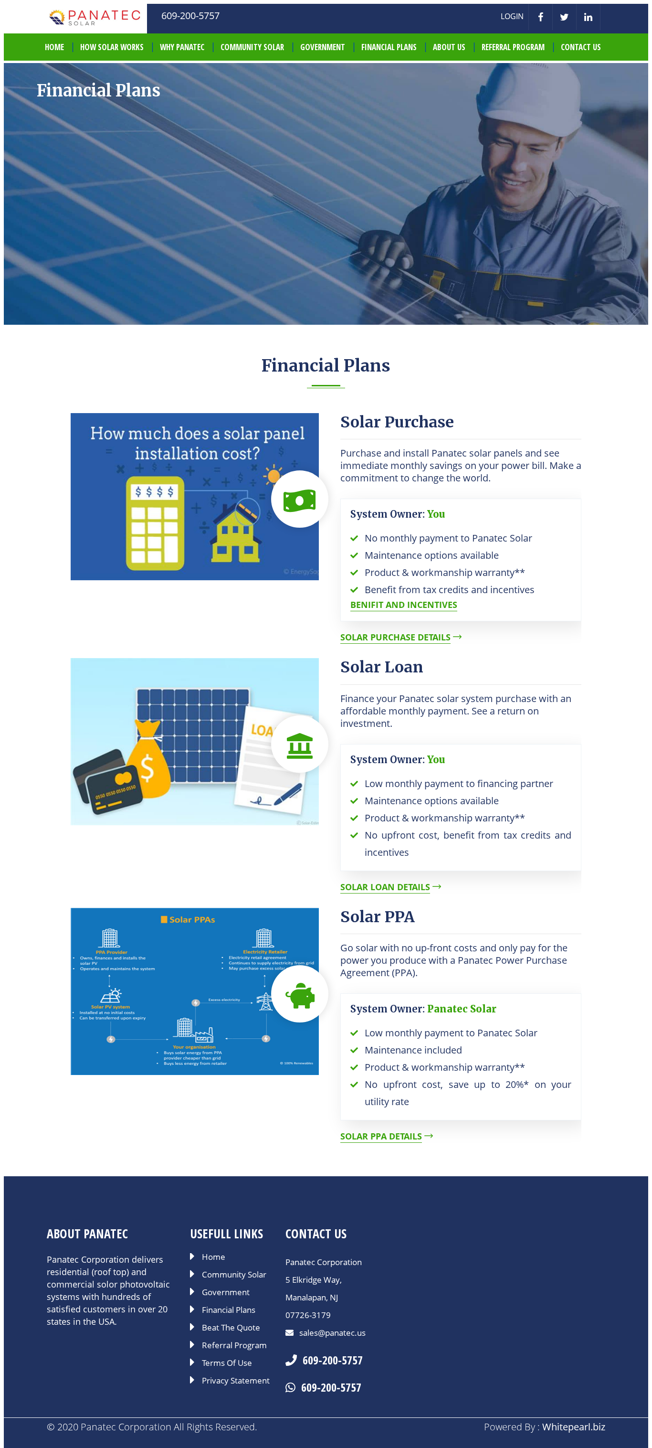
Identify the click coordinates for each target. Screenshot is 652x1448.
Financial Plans (389, 47)
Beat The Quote (231, 1328)
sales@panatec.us (331, 1332)
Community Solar (252, 47)
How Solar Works (112, 47)
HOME (54, 47)
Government (322, 47)
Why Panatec (182, 47)
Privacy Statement (236, 1381)
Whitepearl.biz (573, 1426)
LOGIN (512, 16)
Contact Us (581, 47)
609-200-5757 (333, 1360)
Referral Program (513, 47)
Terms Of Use (227, 1363)
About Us (449, 47)
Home (213, 1257)
